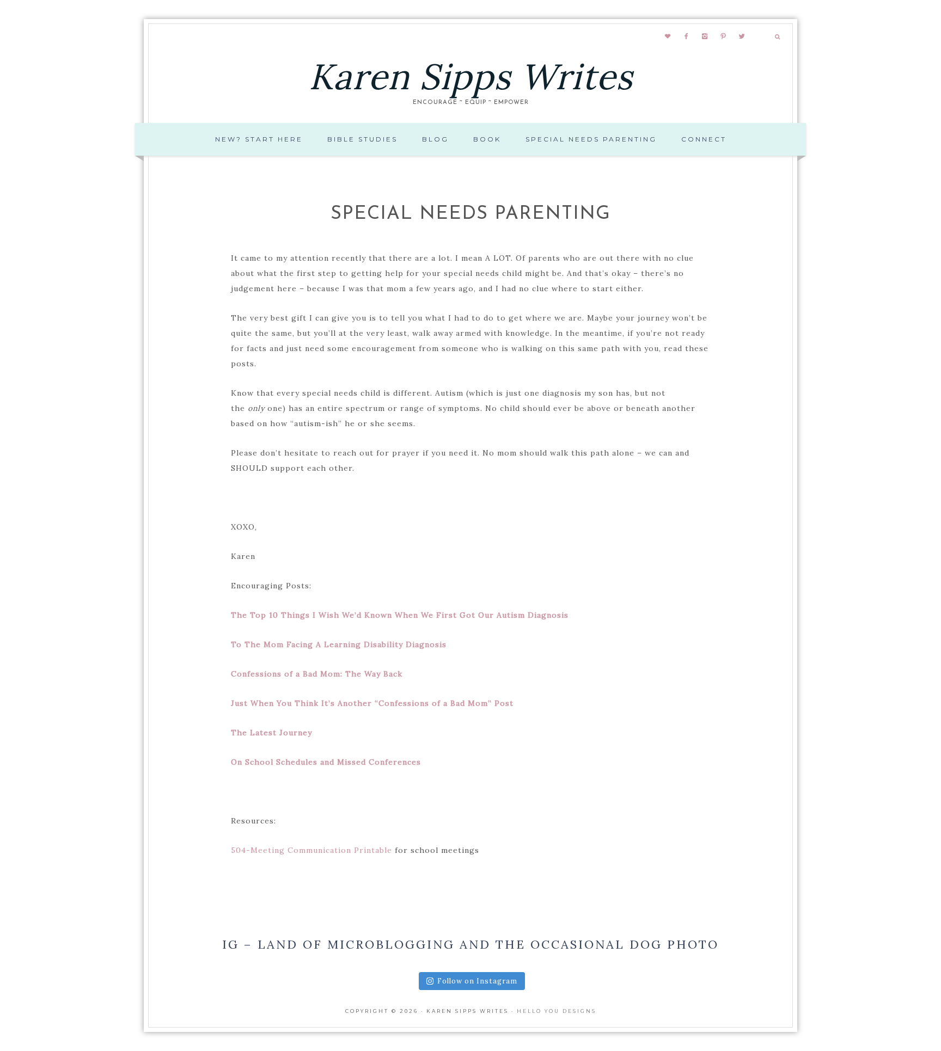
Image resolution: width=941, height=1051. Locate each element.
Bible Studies (362, 139)
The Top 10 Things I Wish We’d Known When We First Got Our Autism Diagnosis (400, 615)
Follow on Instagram (477, 981)
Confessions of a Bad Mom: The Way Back (316, 674)
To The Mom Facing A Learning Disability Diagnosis (339, 644)
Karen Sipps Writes (471, 76)
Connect (703, 139)
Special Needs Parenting (591, 139)
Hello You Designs (556, 1011)
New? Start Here (259, 139)
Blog (435, 139)
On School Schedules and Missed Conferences (326, 762)
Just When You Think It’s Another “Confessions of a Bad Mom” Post (372, 703)
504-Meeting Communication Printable (311, 850)
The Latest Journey (271, 732)
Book (487, 139)
